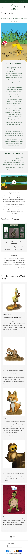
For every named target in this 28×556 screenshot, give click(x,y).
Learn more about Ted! (8, 529)
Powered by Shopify (18, 553)
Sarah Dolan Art (12, 553)
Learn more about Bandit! (9, 435)
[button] (2, 6)
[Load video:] (14, 182)
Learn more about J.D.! (8, 332)
